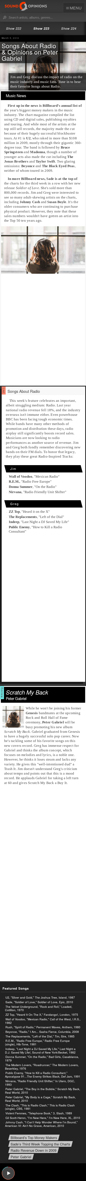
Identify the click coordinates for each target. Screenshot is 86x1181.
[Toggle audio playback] (8, 1173)
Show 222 (13, 28)
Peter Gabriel (21, 1157)
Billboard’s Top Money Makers (34, 1137)
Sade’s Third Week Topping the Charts (40, 1144)
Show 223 (41, 28)
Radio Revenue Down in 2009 (33, 1150)
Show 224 (68, 28)
